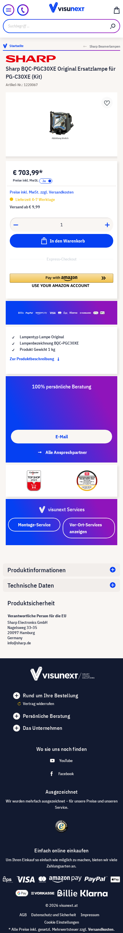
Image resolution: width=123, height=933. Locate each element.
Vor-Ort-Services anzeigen (86, 528)
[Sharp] (61, 58)
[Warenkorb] (116, 10)
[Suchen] (113, 26)
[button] (61, 280)
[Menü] (8, 10)
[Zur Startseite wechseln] (61, 10)
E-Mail (61, 436)
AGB (23, 914)
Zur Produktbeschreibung (32, 358)
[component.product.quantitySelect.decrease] (16, 224)
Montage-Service (34, 524)
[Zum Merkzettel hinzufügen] (107, 102)
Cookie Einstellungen (61, 922)
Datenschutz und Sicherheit (53, 914)
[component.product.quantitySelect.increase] (108, 224)
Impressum (90, 914)
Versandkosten (101, 929)
